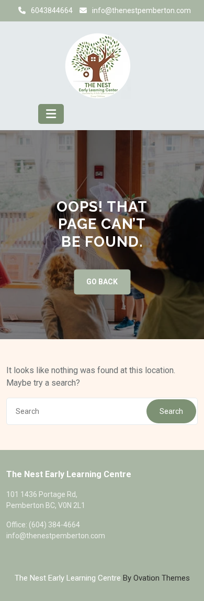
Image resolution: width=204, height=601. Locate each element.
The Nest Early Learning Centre (102, 578)
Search (171, 411)
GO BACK (102, 282)
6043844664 (52, 10)
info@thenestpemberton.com (141, 10)
